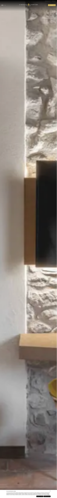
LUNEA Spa (53, 1)
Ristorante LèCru (48, 1)
